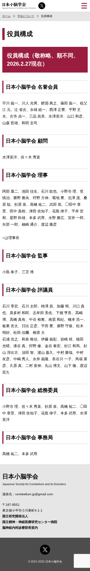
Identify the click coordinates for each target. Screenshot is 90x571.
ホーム (6, 16)
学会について (26, 16)
